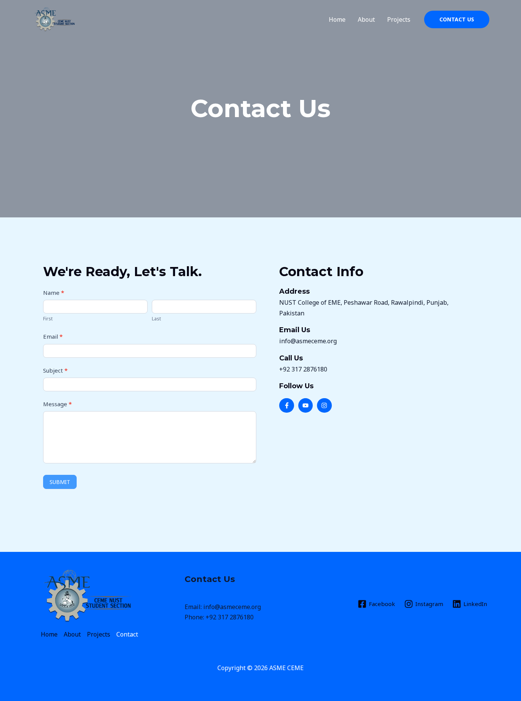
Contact (127, 634)
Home (337, 19)
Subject (55, 370)
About (366, 19)
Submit (60, 482)
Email (53, 336)
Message (57, 404)
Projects (398, 19)
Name (53, 292)
